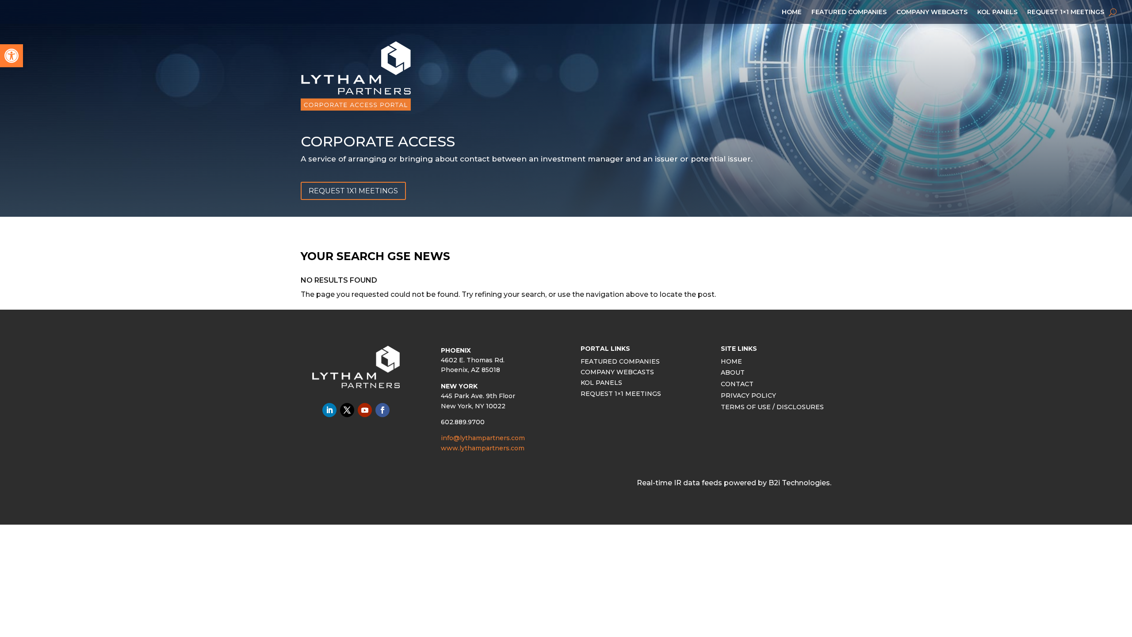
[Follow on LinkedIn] (329, 410)
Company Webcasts (932, 12)
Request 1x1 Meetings (353, 191)
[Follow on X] (347, 410)
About (733, 373)
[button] (11, 55)
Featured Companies (849, 12)
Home (792, 12)
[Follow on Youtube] (365, 410)
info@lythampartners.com (483, 438)
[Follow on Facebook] (382, 410)
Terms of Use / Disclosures (772, 408)
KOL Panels (997, 12)
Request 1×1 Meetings (1065, 12)
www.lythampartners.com (482, 448)
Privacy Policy (748, 396)
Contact (737, 385)
